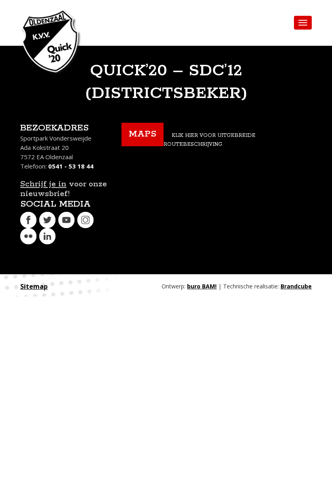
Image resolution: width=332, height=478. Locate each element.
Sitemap (34, 286)
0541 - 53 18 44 (71, 166)
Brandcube (296, 286)
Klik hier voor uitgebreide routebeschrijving (209, 139)
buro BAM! (202, 286)
